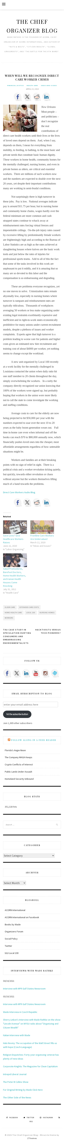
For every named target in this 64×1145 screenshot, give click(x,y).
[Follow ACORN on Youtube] (36, 673)
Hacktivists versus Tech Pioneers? (48, 631)
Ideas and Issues (49, 85)
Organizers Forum (14, 931)
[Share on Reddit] (37, 97)
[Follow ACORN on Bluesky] (55, 673)
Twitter (8, 945)
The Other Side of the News (17, 1097)
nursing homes (47, 612)
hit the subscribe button (17, 714)
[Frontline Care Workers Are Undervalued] (42, 527)
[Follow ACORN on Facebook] (7, 673)
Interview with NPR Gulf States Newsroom (24, 988)
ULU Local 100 (11, 953)
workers (9, 618)
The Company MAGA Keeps (18, 757)
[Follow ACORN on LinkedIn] (26, 673)
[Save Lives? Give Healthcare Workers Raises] (15, 527)
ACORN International (15, 910)
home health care (13, 612)
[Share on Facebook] (18, 97)
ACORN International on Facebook (22, 917)
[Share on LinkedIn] (46, 97)
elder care (10, 607)
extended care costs (29, 607)
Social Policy (11, 938)
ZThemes (32, 1138)
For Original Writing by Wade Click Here (23, 1089)
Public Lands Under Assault (18, 771)
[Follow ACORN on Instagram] (45, 673)
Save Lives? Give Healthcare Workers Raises (13, 539)
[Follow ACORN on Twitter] (17, 673)
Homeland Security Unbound (19, 778)
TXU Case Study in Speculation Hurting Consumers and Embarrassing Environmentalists (17, 636)
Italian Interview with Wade (16, 1035)
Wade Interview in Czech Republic (20, 1012)
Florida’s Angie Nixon (15, 750)
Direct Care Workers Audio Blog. (19, 492)
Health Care (32, 85)
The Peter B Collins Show (15, 1081)
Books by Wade (13, 924)
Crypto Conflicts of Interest (19, 764)
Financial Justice (15, 85)
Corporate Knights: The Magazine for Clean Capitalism (30, 1066)
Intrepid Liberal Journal (14, 1074)
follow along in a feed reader (33, 740)
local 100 (30, 612)
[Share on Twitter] (27, 97)
